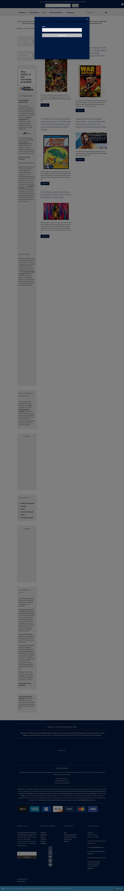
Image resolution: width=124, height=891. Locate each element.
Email (43, 26)
